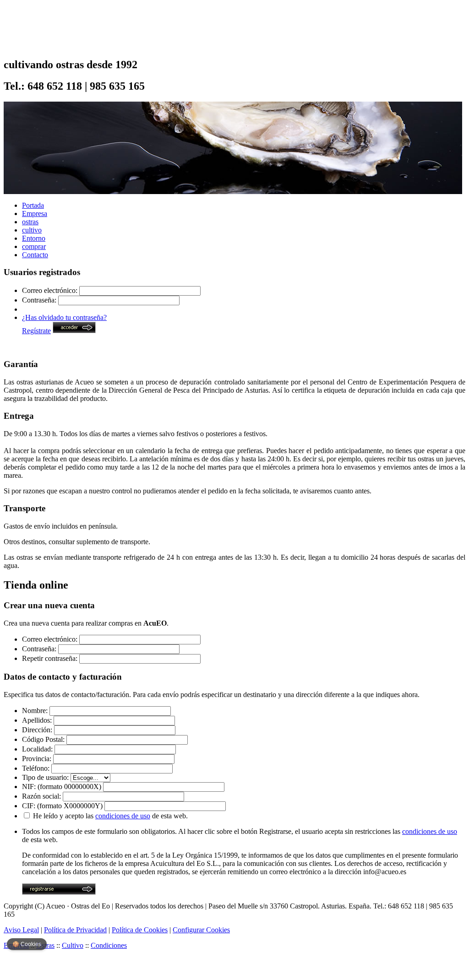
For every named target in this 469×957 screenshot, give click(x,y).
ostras (30, 222)
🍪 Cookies (26, 944)
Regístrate (36, 331)
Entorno (33, 238)
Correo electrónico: (49, 290)
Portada (33, 205)
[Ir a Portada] (39, 43)
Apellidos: (37, 720)
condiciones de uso (122, 816)
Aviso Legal (21, 930)
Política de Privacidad (75, 930)
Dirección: (37, 730)
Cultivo (72, 945)
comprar (34, 246)
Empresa (34, 213)
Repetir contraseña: (49, 658)
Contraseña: (39, 300)
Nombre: (35, 710)
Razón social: (41, 796)
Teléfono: (35, 768)
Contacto (35, 255)
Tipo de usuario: (45, 777)
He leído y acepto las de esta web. (110, 816)
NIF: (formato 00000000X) (61, 786)
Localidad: (37, 749)
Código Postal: (43, 739)
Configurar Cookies (201, 930)
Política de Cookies (140, 930)
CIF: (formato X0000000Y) (62, 806)
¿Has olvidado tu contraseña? (64, 317)
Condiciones (109, 945)
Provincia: (36, 758)
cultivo (32, 230)
